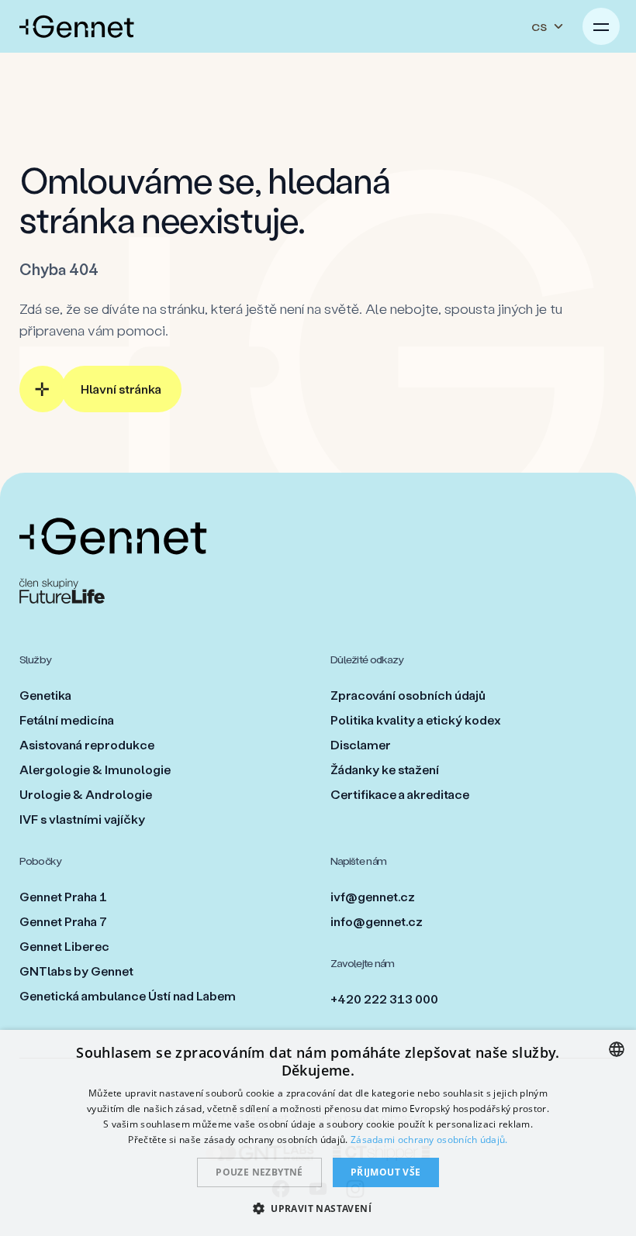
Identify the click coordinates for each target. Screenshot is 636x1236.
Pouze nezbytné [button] (259, 1172)
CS (539, 26)
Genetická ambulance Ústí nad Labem (127, 995)
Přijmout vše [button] (386, 1172)
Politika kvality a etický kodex (415, 719)
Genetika (45, 695)
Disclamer (360, 744)
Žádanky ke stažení (384, 769)
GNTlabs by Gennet (76, 970)
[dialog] (318, 1133)
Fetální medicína (66, 719)
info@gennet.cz (376, 921)
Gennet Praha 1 (63, 896)
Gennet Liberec (64, 946)
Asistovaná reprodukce (86, 744)
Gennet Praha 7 (63, 921)
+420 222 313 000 (384, 998)
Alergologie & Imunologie (95, 769)
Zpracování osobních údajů (408, 695)
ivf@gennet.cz (372, 896)
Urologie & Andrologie (85, 794)
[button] (318, 1208)
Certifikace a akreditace (399, 794)
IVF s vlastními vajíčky (82, 819)
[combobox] (616, 1049)
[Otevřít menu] (601, 26)
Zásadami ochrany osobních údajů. (429, 1139)
